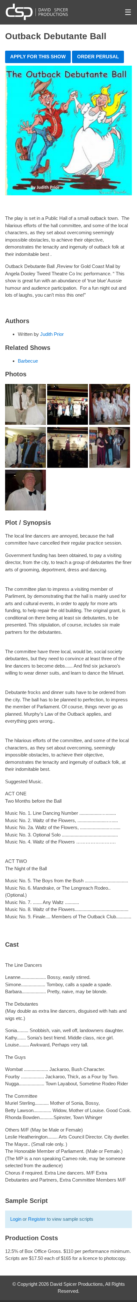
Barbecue (28, 361)
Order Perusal (98, 56)
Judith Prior (52, 334)
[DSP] (36, 12)
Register (37, 1219)
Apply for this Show (38, 56)
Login (15, 1219)
